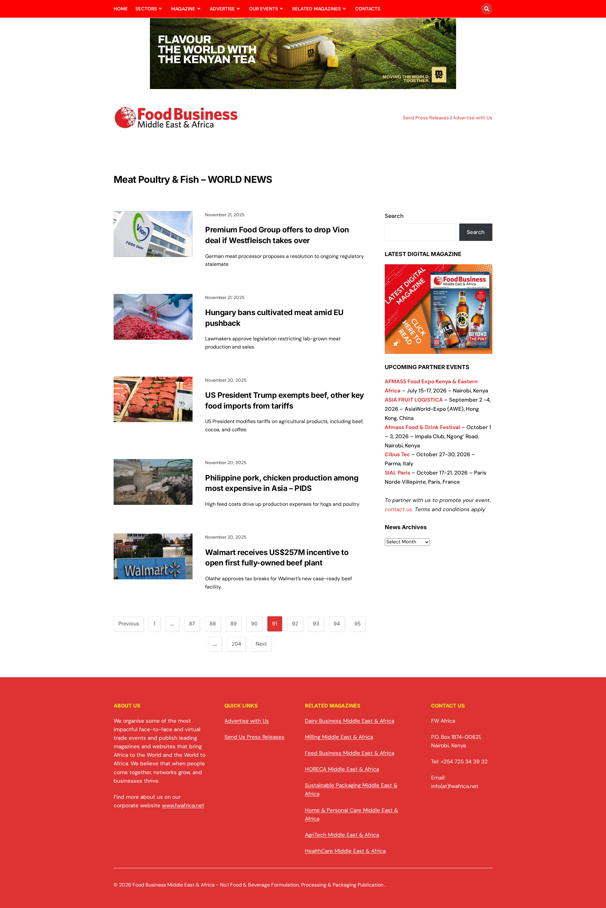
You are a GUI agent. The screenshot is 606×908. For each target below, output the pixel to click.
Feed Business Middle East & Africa (349, 753)
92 (295, 623)
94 (337, 623)
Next (261, 644)
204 (236, 644)
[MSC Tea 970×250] (303, 85)
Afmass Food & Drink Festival (422, 427)
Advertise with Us (472, 118)
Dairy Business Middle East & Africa (349, 720)
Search (394, 216)
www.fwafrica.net (183, 805)
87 (192, 623)
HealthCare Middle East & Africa (345, 850)
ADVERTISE (222, 9)
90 (254, 623)
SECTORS (146, 9)
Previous (128, 623)
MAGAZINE (183, 9)
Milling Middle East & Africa (339, 736)
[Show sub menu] (160, 9)
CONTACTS (367, 9)
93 (316, 623)
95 (357, 623)
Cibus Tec (397, 454)
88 (213, 623)
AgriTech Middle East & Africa (342, 834)
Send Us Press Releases (254, 736)
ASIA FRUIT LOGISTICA (414, 399)
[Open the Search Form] (486, 9)
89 (233, 623)
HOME (121, 9)
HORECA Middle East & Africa (342, 769)
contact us (398, 509)
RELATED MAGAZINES (316, 9)
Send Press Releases (426, 118)
